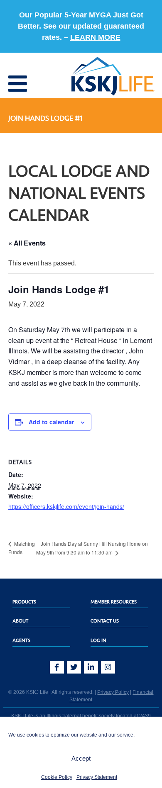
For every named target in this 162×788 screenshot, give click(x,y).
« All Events (27, 243)
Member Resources (114, 602)
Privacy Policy (113, 692)
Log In (98, 640)
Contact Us (105, 621)
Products (24, 602)
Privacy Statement (96, 777)
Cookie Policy (56, 777)
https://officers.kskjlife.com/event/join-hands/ (66, 506)
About (20, 621)
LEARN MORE (95, 37)
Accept (81, 758)
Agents (21, 640)
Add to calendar (51, 422)
